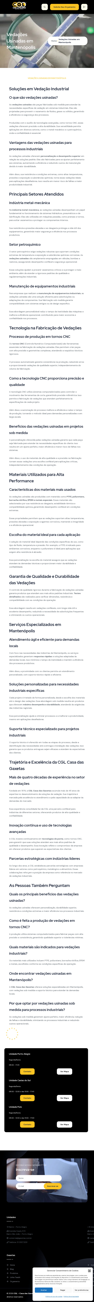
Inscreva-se (52, 1186)
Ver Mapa (64, 1071)
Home (54, 41)
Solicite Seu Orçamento (64, 7)
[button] (89, 1271)
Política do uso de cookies (54, 1296)
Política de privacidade (71, 1296)
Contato (27, 1071)
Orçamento (15, 1281)
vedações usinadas (22, 104)
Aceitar (44, 1290)
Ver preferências (81, 1290)
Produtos (14, 1273)
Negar (62, 1290)
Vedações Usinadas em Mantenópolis (69, 41)
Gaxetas (47, 790)
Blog (12, 1269)
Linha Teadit (15, 1277)
